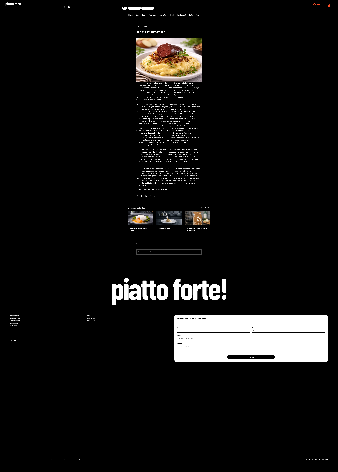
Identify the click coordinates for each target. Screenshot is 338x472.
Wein (137, 15)
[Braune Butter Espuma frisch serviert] (169, 218)
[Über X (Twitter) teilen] (141, 196)
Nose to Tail (163, 15)
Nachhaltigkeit (181, 15)
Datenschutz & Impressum (18, 459)
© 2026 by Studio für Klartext (317, 459)
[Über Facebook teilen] (137, 196)
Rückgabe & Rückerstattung (70, 459)
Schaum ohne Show (164, 228)
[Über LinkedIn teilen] (146, 196)
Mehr (197, 15)
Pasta (191, 15)
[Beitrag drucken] (154, 196)
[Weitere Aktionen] (200, 27)
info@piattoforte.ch (14, 315)
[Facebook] (69, 7)
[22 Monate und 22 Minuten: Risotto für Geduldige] (197, 218)
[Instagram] (64, 7)
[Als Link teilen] (150, 196)
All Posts (130, 15)
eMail (179, 335)
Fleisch (172, 15)
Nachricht (180, 343)
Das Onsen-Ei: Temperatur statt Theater (139, 229)
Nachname (254, 328)
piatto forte (13, 3)
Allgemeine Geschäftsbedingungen (44, 459)
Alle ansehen (205, 207)
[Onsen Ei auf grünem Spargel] (140, 218)
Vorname (179, 328)
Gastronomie (152, 15)
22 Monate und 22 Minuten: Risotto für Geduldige (197, 229)
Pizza (143, 15)
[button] (329, 5)
